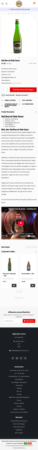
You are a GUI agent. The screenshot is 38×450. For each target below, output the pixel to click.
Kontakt (19, 394)
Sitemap (19, 406)
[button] (17, 291)
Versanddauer (19, 379)
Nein (29, 443)
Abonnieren (30, 321)
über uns (19, 391)
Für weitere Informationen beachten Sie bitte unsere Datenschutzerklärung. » (19, 447)
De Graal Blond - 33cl (28, 274)
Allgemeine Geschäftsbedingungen (19, 397)
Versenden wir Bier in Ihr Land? (19, 370)
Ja (25, 443)
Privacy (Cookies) (19, 403)
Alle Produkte (19, 433)
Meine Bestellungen (19, 424)
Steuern (19, 400)
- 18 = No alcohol (19, 373)
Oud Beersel (19, 298)
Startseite (10, 13)
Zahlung (19, 388)
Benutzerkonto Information (19, 421)
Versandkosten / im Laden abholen (19, 376)
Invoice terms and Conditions (19, 412)
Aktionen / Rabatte (19, 409)
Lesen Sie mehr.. (17, 83)
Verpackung (19, 385)
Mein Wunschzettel (19, 427)
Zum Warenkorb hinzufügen (23, 90)
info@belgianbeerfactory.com (20, 350)
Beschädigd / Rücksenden (19, 382)
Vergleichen (19, 430)
